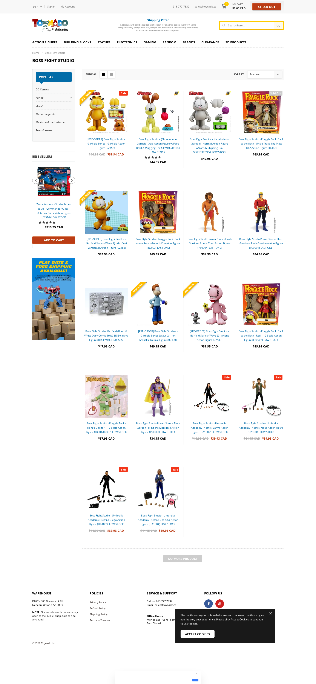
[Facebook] (208, 603)
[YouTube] (219, 603)
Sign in (51, 6)
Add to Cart (54, 240)
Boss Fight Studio (55, 53)
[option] (53, 204)
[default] (195, 680)
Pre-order (106, 175)
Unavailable (261, 175)
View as (91, 74)
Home (36, 53)
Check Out (266, 7)
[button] (47, 222)
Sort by (238, 74)
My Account (68, 6)
